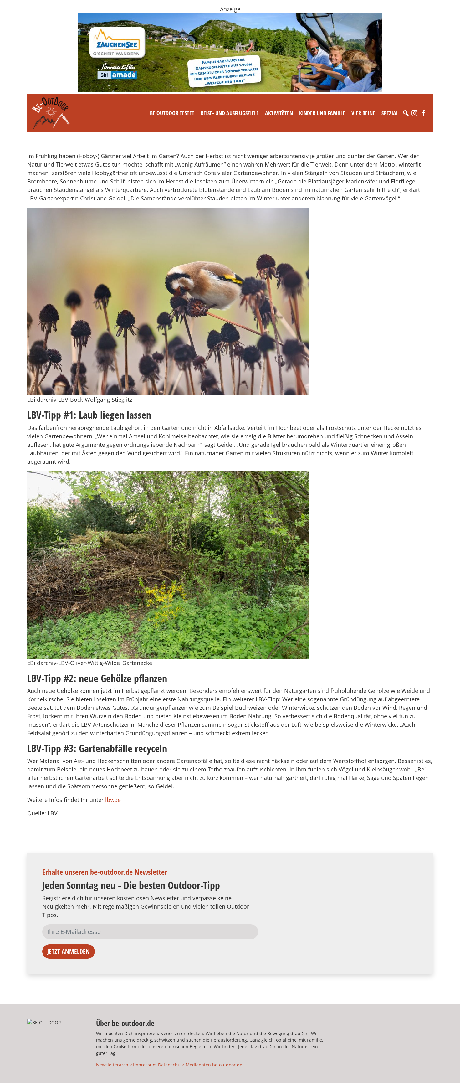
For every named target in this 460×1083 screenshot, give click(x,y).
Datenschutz (171, 1065)
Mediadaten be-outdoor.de (214, 1065)
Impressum (145, 1065)
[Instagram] (414, 113)
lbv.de (113, 799)
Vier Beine (363, 113)
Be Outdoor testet (172, 113)
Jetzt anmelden (68, 951)
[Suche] (405, 113)
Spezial (389, 113)
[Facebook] (423, 113)
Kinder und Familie (322, 113)
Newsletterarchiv (114, 1065)
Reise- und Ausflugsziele (230, 113)
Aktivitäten (279, 113)
